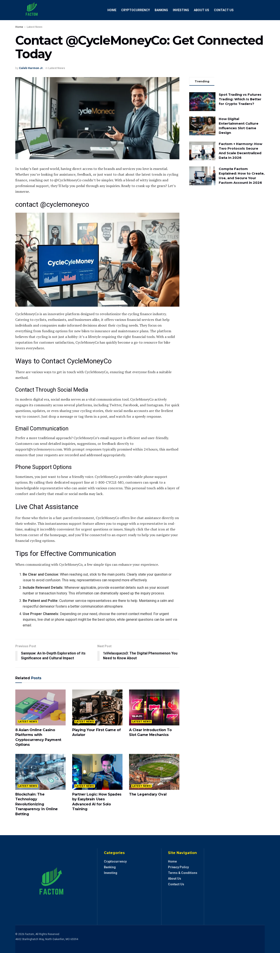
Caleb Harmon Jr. (31, 68)
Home (111, 10)
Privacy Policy (178, 867)
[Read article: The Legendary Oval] (154, 772)
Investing (181, 10)
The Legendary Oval (147, 794)
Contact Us (224, 10)
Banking (161, 10)
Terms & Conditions (182, 873)
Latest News (34, 26)
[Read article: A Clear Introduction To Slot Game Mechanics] (154, 707)
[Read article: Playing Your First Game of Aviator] (97, 707)
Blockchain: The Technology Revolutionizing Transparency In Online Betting (36, 804)
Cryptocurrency (135, 10)
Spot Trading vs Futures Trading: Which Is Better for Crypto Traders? (240, 99)
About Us (201, 10)
